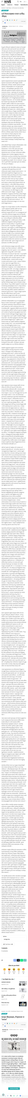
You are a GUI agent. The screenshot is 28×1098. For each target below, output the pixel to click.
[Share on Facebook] (5, 20)
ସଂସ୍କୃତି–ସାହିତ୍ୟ (5, 10)
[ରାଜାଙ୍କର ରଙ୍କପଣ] (23, 983)
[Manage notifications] (3, 1095)
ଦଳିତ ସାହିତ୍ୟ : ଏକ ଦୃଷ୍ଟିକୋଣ (8, 988)
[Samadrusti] (7, 1)
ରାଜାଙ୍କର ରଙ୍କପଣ (5, 982)
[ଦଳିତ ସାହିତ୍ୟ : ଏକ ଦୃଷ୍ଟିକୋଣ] (23, 990)
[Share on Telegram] (12, 20)
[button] (2, 1)
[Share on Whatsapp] (10, 20)
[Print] (5, 23)
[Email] (14, 20)
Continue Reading (14, 1088)
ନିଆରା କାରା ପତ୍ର (5, 1002)
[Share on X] (7, 20)
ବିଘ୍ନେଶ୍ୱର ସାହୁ (5, 1029)
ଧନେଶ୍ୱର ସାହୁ (4, 26)
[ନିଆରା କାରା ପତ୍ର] (23, 1004)
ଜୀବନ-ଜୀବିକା (4, 1013)
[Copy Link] (17, 20)
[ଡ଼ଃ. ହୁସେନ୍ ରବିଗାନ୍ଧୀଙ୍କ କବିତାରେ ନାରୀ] (23, 996)
